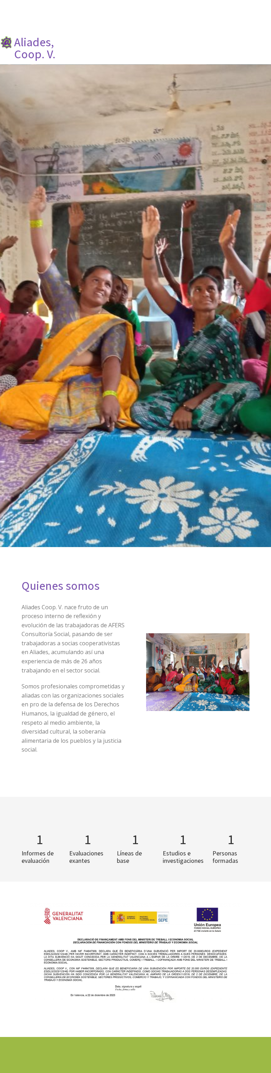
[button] (267, 42)
